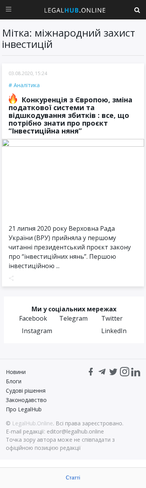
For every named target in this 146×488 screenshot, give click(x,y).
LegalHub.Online (32, 423)
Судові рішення (26, 390)
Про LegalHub (24, 409)
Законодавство (26, 400)
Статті (73, 478)
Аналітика (27, 85)
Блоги (13, 381)
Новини (16, 372)
